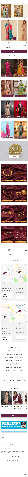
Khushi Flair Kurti (18, 411)
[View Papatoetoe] (20, 273)
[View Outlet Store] (20, 313)
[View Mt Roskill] (7, 273)
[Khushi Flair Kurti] (18, 401)
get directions (21, 297)
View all (14, 51)
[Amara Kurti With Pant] (6, 401)
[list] (14, 252)
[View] (7, 68)
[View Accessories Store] (7, 313)
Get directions (7, 295)
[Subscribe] (26, 451)
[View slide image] (14, 11)
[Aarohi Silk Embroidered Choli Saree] (9, 30)
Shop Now (14, 156)
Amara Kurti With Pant (6, 409)
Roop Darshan (12, 469)
